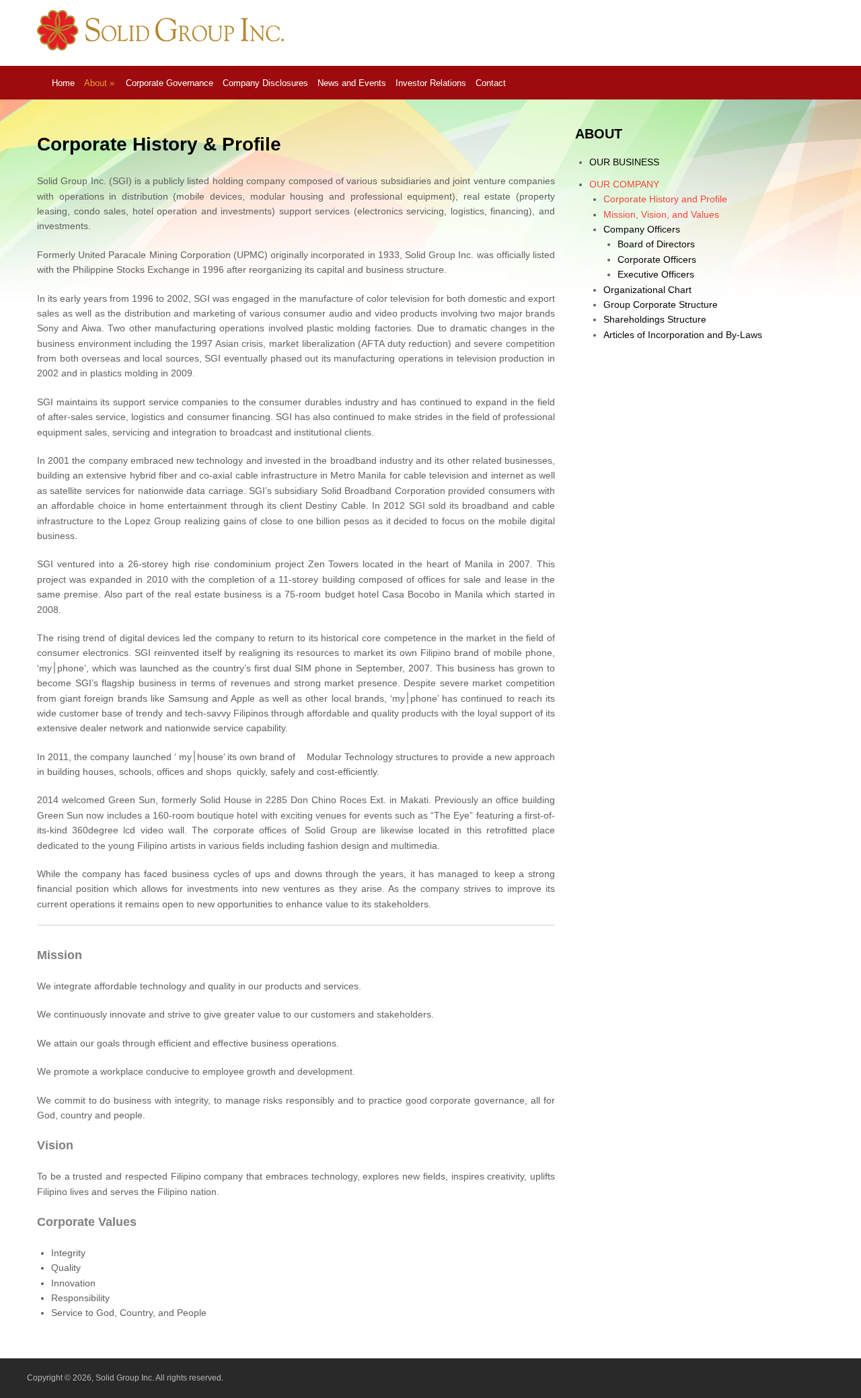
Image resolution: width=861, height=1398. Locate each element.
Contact (491, 83)
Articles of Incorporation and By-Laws (682, 334)
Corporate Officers (656, 259)
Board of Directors (656, 244)
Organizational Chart (647, 289)
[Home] (163, 47)
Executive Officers (655, 274)
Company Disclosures (265, 83)
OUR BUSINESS (624, 162)
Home (63, 83)
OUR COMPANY (624, 184)
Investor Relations (431, 83)
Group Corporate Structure (660, 304)
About (99, 83)
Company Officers (641, 229)
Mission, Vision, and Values (661, 214)
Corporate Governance (169, 83)
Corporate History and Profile (665, 199)
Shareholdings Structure (654, 319)
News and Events (351, 83)
